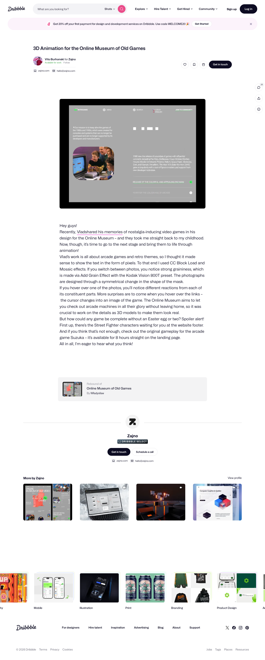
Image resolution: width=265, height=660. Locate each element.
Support (195, 627)
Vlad (81, 232)
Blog (161, 627)
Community (207, 8)
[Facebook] (234, 627)
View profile (235, 477)
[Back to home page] (16, 8)
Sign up (232, 9)
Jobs (209, 649)
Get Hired (183, 8)
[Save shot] (194, 64)
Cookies (67, 649)
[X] (227, 627)
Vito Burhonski (54, 59)
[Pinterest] (247, 627)
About (176, 627)
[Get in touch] (49, 513)
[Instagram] (240, 627)
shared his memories (104, 232)
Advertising (141, 627)
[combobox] (67, 9)
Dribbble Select (134, 441)
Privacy (54, 649)
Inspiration (118, 627)
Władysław (97, 393)
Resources (242, 649)
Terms (43, 649)
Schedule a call (144, 451)
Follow (66, 62)
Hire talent (95, 627)
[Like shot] (185, 64)
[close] (251, 24)
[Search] (122, 9)
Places (228, 649)
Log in (248, 8)
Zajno (72, 59)
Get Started (202, 23)
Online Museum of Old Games (109, 388)
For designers (70, 627)
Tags (218, 649)
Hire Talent (161, 8)
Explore (140, 8)
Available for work (53, 62)
